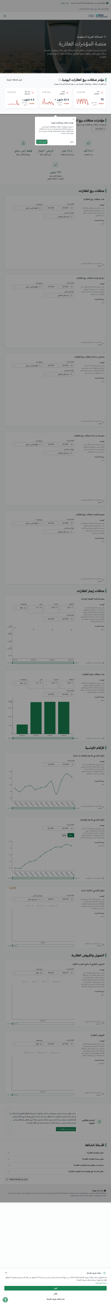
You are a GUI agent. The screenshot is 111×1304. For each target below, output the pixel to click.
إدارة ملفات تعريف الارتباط (55, 1299)
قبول (55, 1288)
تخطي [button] (71, 142)
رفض (55, 1293)
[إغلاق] (6, 1272)
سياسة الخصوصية (101, 1283)
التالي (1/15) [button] (42, 142)
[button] (73, 119)
